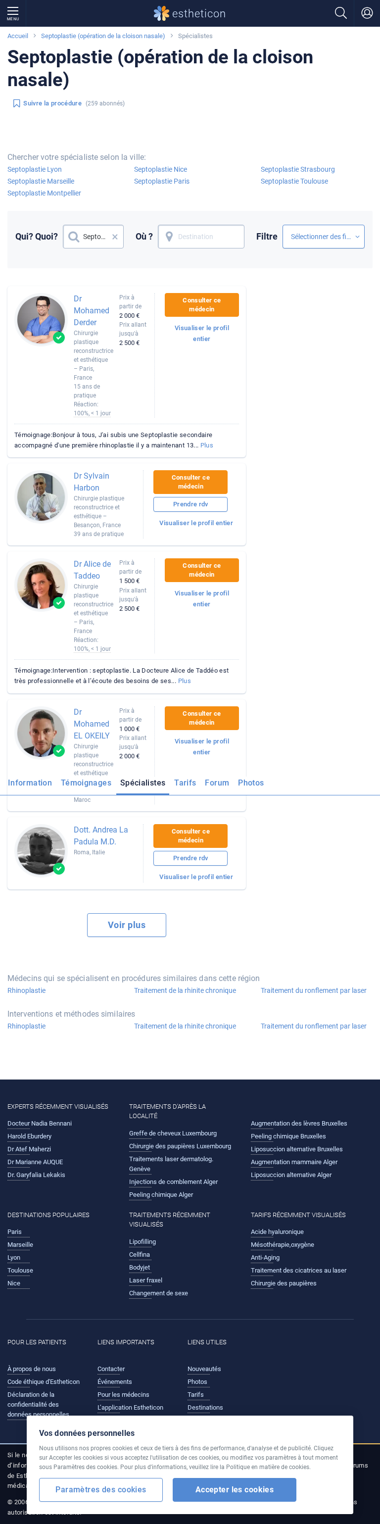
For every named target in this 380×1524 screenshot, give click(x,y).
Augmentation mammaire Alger (294, 1162)
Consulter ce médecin (202, 304)
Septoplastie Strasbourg (298, 169)
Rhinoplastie (26, 990)
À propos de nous (31, 1369)
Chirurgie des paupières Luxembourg (180, 1146)
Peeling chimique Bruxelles (288, 1136)
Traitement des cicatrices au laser (298, 1270)
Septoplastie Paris (162, 181)
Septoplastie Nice (160, 169)
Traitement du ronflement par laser (314, 990)
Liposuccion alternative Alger (291, 1175)
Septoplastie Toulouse (294, 181)
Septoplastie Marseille (40, 181)
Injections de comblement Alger (173, 1181)
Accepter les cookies (234, 1489)
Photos (251, 782)
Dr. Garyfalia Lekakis (36, 1175)
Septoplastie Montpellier (44, 193)
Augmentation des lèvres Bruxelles (299, 1123)
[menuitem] (31, 786)
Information (30, 782)
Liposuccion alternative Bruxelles (297, 1149)
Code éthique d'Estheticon (43, 1381)
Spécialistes (142, 782)
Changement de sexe (158, 1293)
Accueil (17, 36)
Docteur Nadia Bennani (39, 1123)
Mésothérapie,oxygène (282, 1244)
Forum (217, 782)
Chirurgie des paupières (284, 1283)
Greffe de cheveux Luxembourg (173, 1133)
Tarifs (185, 782)
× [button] (115, 237)
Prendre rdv (190, 504)
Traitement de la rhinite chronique (185, 990)
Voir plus (126, 925)
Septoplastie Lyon (34, 169)
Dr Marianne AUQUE (35, 1162)
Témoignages (86, 782)
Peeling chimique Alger (161, 1194)
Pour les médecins (123, 1394)
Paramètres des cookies (100, 1489)
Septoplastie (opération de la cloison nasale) (103, 36)
